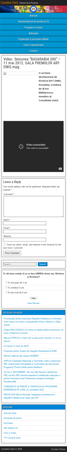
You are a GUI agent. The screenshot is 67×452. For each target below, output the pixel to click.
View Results (33, 303)
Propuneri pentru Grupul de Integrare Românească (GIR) (30, 351)
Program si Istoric (33, 27)
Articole (34, 15)
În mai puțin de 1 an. (17, 282)
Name (6, 220)
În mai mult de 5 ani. (17, 292)
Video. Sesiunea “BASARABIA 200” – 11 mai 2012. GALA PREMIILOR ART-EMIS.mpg (31, 63)
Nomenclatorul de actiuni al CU (33, 21)
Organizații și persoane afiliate (33, 39)
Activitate (8, 423)
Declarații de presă (12, 418)
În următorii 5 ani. (16, 287)
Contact (34, 50)
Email (6, 228)
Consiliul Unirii (9, 3)
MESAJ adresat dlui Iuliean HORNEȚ (21, 356)
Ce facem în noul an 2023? (16, 346)
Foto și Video (10, 433)
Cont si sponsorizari (34, 44)
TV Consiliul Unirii (12, 438)
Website (7, 236)
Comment (9, 194)
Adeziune (33, 33)
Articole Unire (10, 413)
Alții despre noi (11, 428)
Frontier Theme (58, 449)
